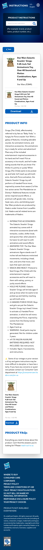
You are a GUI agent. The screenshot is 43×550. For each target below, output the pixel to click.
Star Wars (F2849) (24, 84)
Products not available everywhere (16, 509)
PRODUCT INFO (16, 123)
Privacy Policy (11, 484)
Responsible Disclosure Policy (20, 499)
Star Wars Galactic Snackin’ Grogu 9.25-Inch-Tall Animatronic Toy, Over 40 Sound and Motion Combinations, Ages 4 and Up (27, 69)
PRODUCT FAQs (16, 433)
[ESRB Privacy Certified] (21, 541)
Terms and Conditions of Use (19, 487)
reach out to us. (27, 445)
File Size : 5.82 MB (20, 106)
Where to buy (11, 475)
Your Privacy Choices (15, 502)
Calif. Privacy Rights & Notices (19, 490)
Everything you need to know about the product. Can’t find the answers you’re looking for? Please (21, 443)
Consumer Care (12, 478)
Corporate (9, 481)
